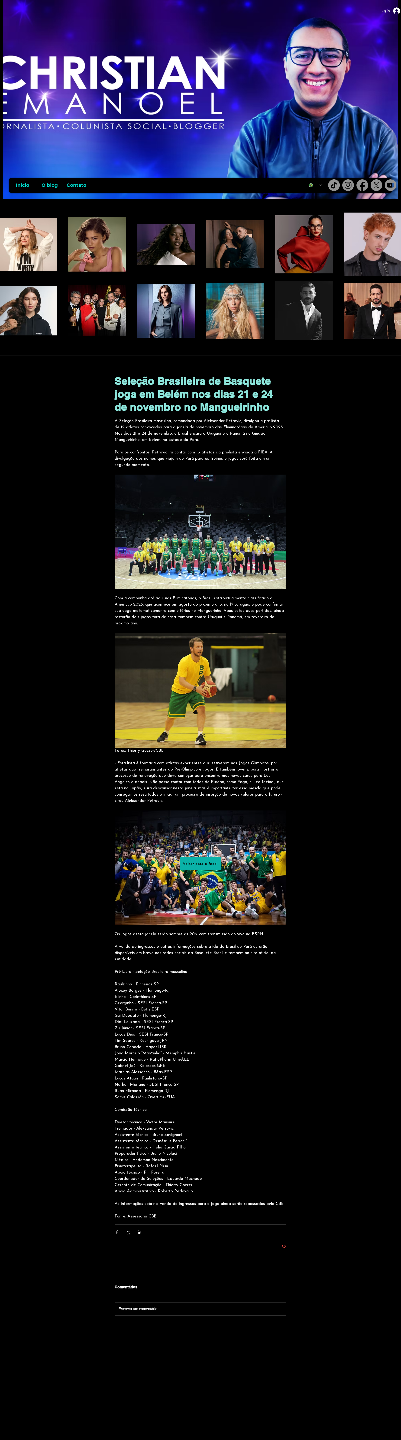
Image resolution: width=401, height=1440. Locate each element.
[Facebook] (362, 185)
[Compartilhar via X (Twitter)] (128, 1232)
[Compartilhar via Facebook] (117, 1232)
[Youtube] (390, 185)
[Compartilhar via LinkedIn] (139, 1232)
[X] (376, 185)
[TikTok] (334, 185)
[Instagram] (348, 185)
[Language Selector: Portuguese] (315, 185)
